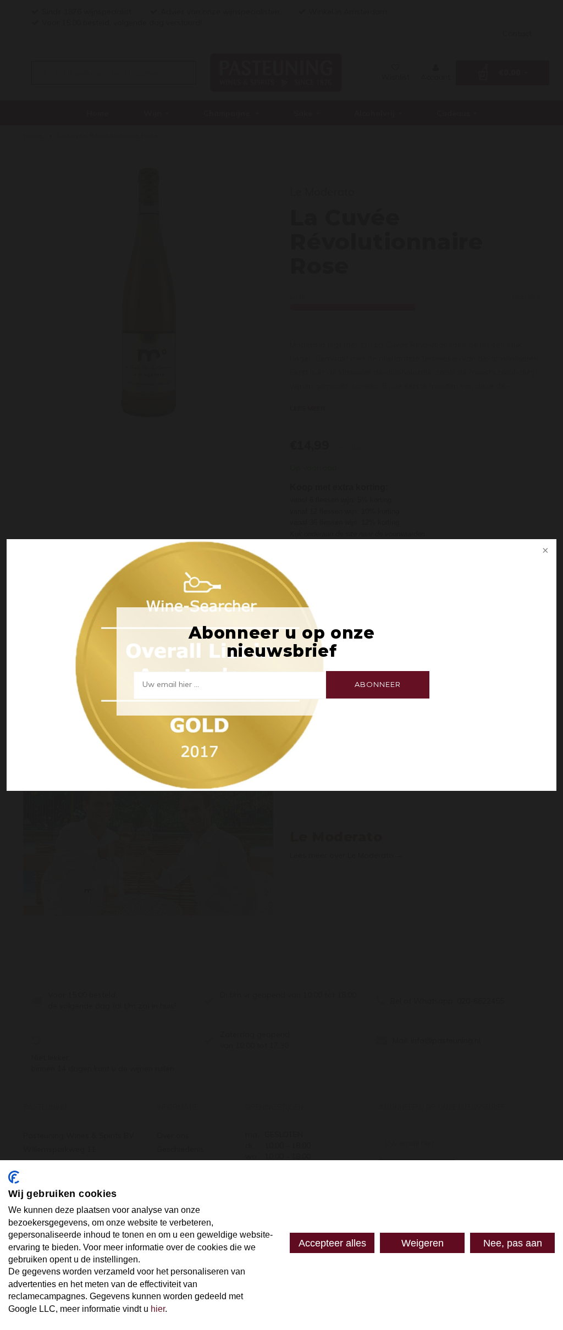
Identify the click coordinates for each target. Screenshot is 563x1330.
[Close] (544, 551)
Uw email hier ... (170, 684)
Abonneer (377, 684)
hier (158, 1309)
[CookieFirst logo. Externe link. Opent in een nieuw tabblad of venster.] (13, 1177)
